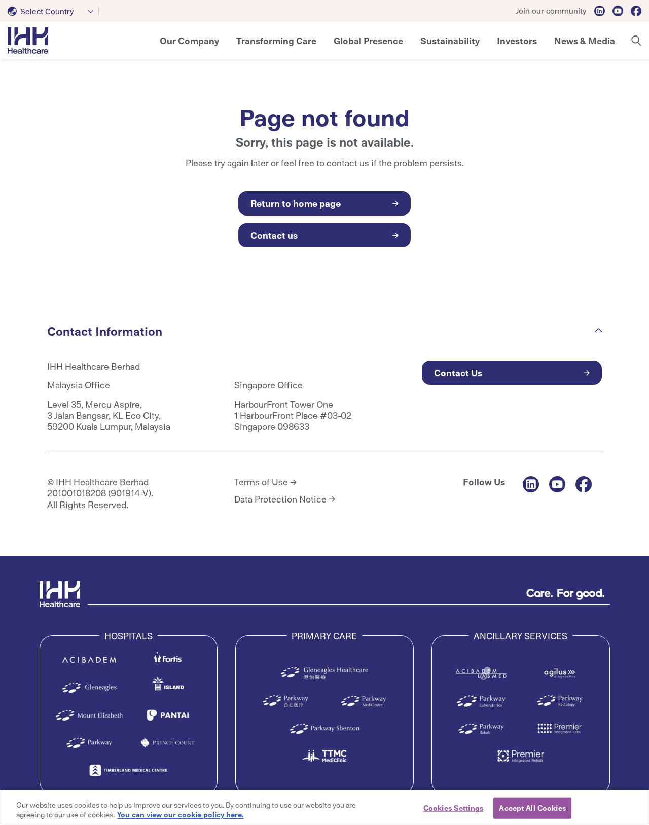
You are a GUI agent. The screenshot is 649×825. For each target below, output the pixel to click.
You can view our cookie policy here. (180, 814)
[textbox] (43, 11)
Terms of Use (261, 481)
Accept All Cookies (532, 807)
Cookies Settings (453, 807)
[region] (324, 807)
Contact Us (458, 372)
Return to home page (295, 203)
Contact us (274, 235)
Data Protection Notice (280, 499)
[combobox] (53, 11)
